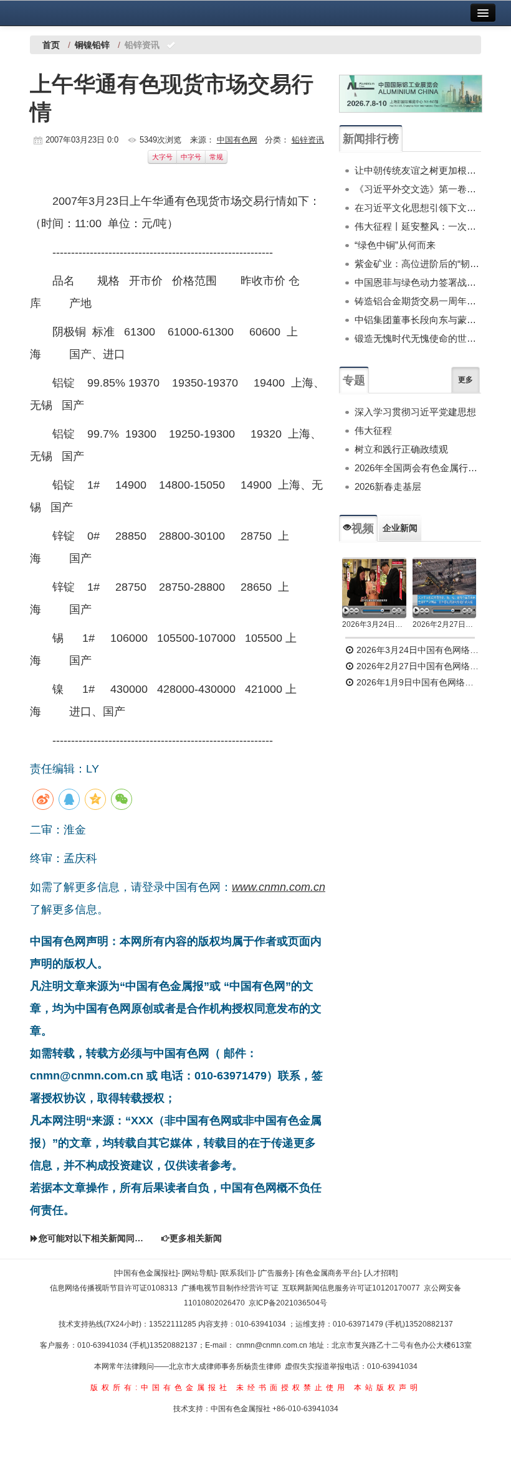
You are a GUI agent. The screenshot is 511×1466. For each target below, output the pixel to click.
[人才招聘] (381, 1273)
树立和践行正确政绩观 (401, 449)
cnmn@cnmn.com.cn (272, 1345)
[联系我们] (237, 1273)
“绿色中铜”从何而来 (395, 245)
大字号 (162, 157)
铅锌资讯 (308, 139)
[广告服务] (275, 1273)
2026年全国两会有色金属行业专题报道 (418, 468)
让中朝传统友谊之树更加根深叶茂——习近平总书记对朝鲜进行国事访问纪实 (418, 170)
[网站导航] (199, 1273)
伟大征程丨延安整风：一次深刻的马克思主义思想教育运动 (418, 226)
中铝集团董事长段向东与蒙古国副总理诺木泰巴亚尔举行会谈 (418, 319)
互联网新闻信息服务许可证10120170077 (351, 1288)
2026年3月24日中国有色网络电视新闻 (374, 624)
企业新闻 (400, 528)
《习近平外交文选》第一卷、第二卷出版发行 (418, 189)
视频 (362, 528)
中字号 (191, 157)
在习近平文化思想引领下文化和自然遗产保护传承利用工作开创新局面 (418, 207)
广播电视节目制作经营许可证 (230, 1288)
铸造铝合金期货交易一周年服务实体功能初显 (418, 301)
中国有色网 (237, 139)
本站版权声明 (387, 1387)
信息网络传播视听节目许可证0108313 (114, 1288)
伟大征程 (373, 430)
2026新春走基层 (388, 486)
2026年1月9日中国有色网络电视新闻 (417, 682)
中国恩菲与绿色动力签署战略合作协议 (418, 282)
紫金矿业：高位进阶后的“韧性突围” (418, 263)
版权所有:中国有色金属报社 (160, 1387)
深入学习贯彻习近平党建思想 (415, 411)
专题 (354, 380)
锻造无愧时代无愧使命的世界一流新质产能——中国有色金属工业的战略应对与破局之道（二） (418, 338)
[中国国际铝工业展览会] (410, 94)
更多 (465, 379)
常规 (216, 157)
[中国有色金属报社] (146, 1273)
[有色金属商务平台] (328, 1273)
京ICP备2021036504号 (288, 1303)
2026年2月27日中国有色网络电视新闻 (445, 624)
